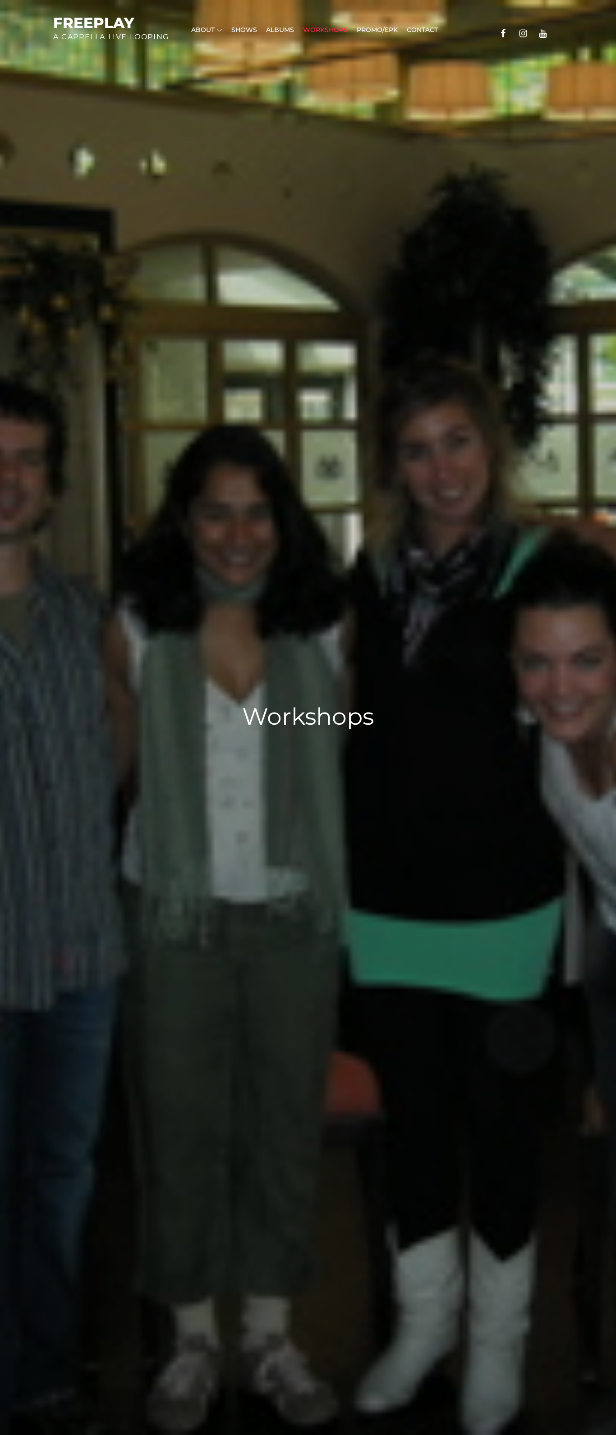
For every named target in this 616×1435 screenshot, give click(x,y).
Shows (244, 30)
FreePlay (93, 23)
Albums (280, 30)
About (203, 30)
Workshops (325, 30)
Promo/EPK (377, 30)
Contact (422, 30)
